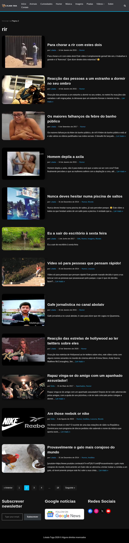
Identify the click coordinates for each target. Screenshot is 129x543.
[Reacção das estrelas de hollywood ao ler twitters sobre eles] (23, 350)
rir (9, 21)
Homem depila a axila (65, 157)
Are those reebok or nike (68, 414)
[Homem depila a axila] (23, 164)
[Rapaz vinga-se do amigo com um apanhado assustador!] (23, 387)
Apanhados (80, 386)
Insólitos (86, 419)
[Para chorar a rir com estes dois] (23, 52)
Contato (24, 7)
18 (58, 488)
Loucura (91, 269)
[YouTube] (108, 511)
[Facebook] (90, 511)
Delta (53, 386)
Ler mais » (121, 136)
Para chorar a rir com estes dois (74, 45)
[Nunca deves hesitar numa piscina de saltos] (23, 203)
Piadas (90, 4)
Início (23, 4)
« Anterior (8, 488)
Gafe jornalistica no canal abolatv (75, 305)
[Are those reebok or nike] (23, 422)
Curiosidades (46, 4)
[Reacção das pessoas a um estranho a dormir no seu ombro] (23, 89)
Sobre (110, 4)
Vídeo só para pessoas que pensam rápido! (84, 263)
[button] (103, 4)
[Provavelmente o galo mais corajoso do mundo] (23, 458)
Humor (59, 4)
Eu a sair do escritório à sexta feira (77, 233)
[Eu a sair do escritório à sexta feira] (23, 238)
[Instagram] (96, 511)
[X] (102, 511)
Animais (33, 4)
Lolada (53, 50)
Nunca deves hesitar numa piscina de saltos (84, 196)
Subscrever (32, 517)
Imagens (79, 4)
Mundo (90, 202)
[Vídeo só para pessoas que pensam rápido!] (23, 272)
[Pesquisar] (125, 6)
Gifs (78, 239)
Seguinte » (70, 488)
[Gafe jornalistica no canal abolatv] (23, 310)
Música (69, 4)
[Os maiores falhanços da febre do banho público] (23, 126)
